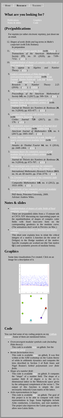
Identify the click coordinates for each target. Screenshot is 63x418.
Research (21, 5)
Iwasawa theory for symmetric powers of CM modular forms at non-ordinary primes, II (31, 101)
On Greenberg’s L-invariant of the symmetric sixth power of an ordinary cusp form (33, 178)
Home (8, 5)
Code (35, 23)
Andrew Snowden (24, 117)
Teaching (36, 5)
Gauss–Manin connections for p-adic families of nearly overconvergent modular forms (32, 138)
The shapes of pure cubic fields (24, 91)
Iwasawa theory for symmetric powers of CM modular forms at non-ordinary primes (31, 153)
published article (17, 350)
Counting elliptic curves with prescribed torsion (32, 114)
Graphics (37, 20)
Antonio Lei (16, 157)
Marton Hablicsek (27, 79)
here (34, 347)
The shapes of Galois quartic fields (26, 51)
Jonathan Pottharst (18, 105)
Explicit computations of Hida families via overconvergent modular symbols (29, 75)
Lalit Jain (41, 79)
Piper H (52, 51)
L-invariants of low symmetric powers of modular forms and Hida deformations (33, 190)
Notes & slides (14, 23)
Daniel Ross (28, 82)
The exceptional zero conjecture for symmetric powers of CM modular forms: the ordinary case (32, 167)
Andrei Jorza (43, 128)
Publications (13, 20)
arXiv (22, 59)
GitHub (34, 87)
